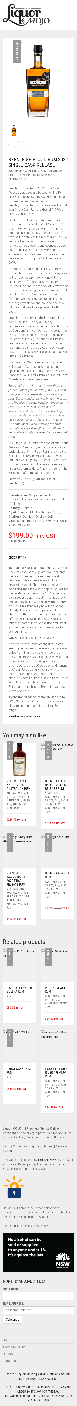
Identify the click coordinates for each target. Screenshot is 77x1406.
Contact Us (10, 1361)
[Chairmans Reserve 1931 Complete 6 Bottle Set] (21, 144)
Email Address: (13, 1303)
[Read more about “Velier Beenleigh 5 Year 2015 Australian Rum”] (30, 820)
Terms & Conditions (15, 1347)
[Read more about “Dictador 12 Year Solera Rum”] (30, 1008)
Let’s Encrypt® (47, 1160)
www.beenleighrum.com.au (24, 716)
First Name (11, 1289)
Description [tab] (17, 557)
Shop (6, 1340)
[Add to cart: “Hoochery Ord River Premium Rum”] (69, 1108)
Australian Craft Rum (24, 171)
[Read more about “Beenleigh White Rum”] (69, 913)
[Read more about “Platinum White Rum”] (69, 1019)
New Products (30, 175)
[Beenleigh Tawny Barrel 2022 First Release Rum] (12, 144)
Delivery (8, 1354)
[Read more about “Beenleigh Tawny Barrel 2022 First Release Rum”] (30, 919)
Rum (44, 175)
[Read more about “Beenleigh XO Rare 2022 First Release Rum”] (69, 823)
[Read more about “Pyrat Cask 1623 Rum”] (30, 1089)
